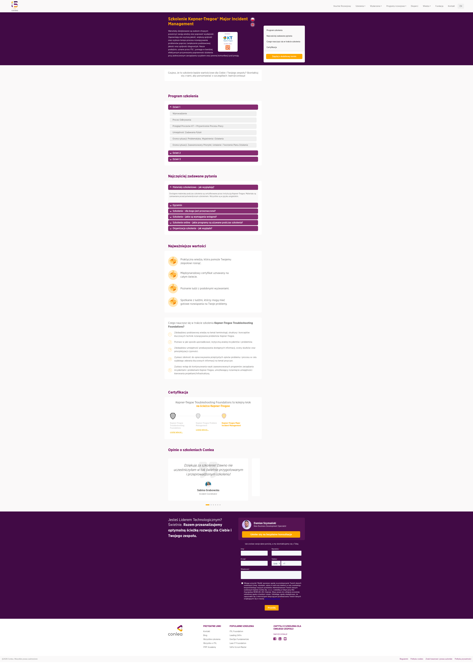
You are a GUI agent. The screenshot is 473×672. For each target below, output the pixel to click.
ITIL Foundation (236, 631)
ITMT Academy (209, 647)
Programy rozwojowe (395, 6)
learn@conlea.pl (280, 634)
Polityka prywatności (463, 659)
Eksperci (414, 6)
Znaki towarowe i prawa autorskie (439, 659)
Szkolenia (360, 6)
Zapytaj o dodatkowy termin (284, 56)
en (461, 6)
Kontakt (451, 6)
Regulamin (404, 659)
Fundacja (439, 6)
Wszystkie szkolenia (211, 639)
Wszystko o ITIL (210, 643)
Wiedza (426, 6)
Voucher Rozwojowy (342, 6)
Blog (205, 635)
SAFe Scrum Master (238, 647)
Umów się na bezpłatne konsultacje (271, 534)
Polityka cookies (417, 659)
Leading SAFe (235, 635)
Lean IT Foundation (238, 643)
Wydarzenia (375, 6)
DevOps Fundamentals (239, 639)
